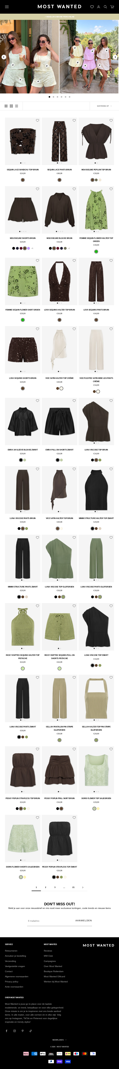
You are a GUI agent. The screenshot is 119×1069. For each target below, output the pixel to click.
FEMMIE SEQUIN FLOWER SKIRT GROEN (22, 310)
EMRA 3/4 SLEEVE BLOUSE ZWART (23, 450)
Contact (9, 971)
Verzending (10, 961)
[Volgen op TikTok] (30, 1030)
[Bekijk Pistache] (22, 668)
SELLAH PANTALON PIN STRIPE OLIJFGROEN (59, 728)
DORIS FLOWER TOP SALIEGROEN (96, 798)
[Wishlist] (92, 6)
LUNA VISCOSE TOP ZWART (96, 655)
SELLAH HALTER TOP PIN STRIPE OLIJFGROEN (96, 728)
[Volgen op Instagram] (14, 1030)
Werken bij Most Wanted (56, 981)
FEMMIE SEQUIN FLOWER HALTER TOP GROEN (96, 239)
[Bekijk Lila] (28, 248)
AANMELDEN (83, 920)
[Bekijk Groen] (96, 251)
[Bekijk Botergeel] (98, 808)
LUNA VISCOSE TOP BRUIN (96, 450)
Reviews (48, 950)
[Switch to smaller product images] (11, 106)
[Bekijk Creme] (61, 388)
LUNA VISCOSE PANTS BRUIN (22, 518)
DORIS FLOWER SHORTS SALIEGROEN (23, 867)
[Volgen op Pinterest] (22, 1030)
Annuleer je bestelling (15, 956)
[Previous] (4, 57)
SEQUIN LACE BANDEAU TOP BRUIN (23, 170)
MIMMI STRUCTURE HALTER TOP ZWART (96, 518)
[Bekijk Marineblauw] (17, 248)
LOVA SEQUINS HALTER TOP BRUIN (59, 310)
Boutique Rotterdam (54, 971)
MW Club (48, 956)
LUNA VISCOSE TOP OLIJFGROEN (59, 587)
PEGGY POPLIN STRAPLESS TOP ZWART (59, 867)
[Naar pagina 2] (82, 887)
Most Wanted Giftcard (54, 976)
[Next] (115, 57)
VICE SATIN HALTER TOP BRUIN (59, 518)
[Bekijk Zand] (100, 180)
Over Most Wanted (53, 966)
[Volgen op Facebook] (6, 1030)
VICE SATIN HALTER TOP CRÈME (59, 378)
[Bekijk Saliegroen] (24, 460)
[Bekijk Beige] (100, 528)
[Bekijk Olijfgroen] (100, 460)
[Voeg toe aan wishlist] (37, 120)
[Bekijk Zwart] (13, 248)
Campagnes (50, 961)
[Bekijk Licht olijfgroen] (96, 180)
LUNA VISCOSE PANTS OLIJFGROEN (96, 587)
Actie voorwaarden (14, 986)
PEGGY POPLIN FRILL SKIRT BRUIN (59, 798)
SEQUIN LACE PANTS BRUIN (59, 170)
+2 (69, 248)
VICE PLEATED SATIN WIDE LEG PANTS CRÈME (96, 379)
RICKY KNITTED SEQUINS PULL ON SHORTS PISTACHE (59, 656)
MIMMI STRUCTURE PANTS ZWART (23, 587)
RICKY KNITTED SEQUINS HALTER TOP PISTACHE (22, 656)
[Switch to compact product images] (16, 106)
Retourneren (11, 950)
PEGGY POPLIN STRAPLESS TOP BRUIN (23, 798)
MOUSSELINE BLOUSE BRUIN (59, 238)
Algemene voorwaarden (16, 976)
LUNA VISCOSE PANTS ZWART (23, 727)
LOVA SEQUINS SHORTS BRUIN (22, 378)
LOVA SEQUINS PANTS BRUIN (96, 310)
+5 (32, 248)
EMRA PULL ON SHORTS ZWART (59, 450)
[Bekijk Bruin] (22, 180)
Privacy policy (11, 981)
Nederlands (58, 1040)
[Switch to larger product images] (6, 106)
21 (73, 887)
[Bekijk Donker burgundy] (21, 248)
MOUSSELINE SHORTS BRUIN (23, 238)
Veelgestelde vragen (15, 966)
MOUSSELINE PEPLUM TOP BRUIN (96, 170)
